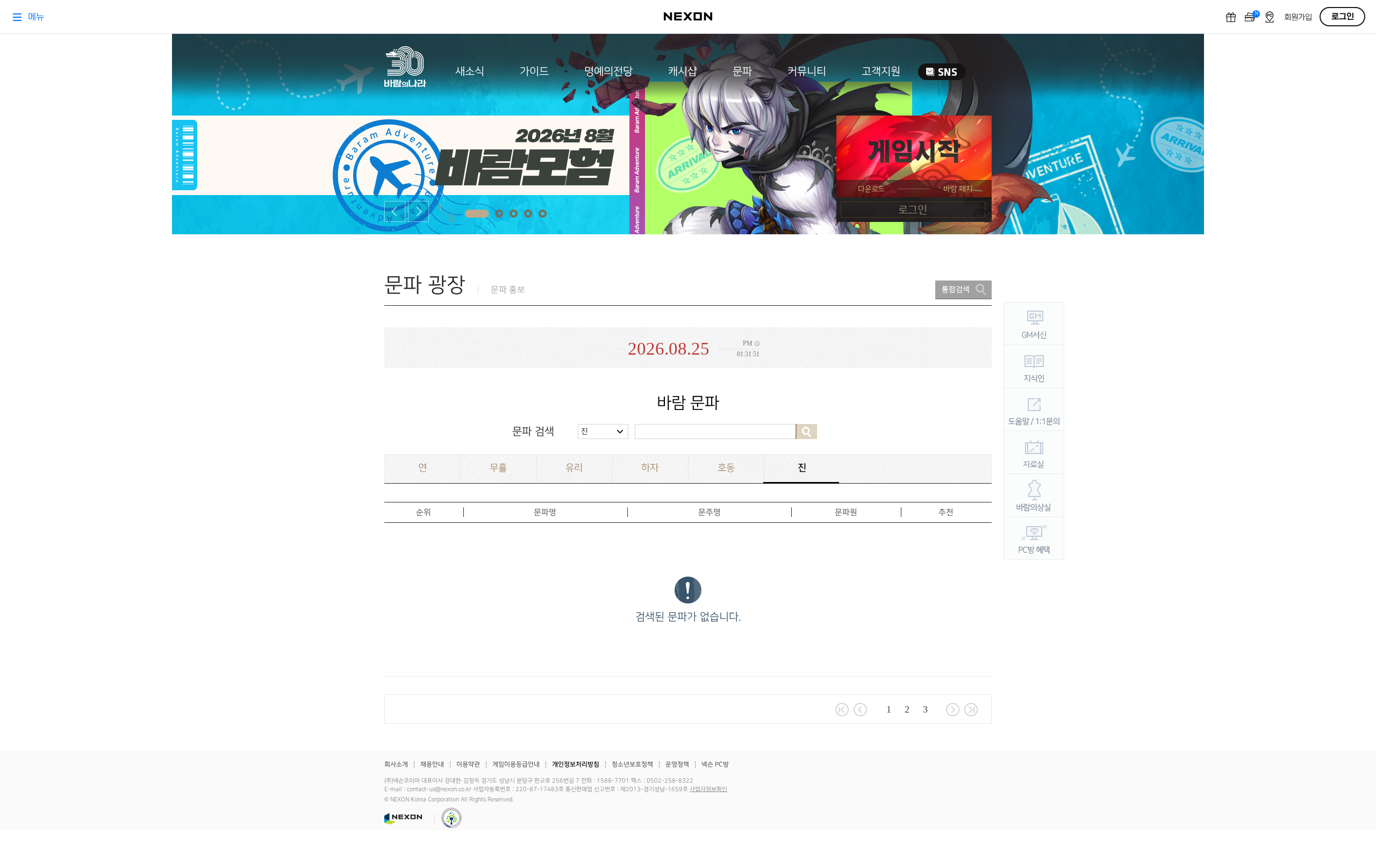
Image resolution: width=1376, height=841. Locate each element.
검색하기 (806, 431)
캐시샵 (682, 71)
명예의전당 (608, 71)
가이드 (534, 71)
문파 (742, 71)
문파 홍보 (508, 289)
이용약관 (468, 764)
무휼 (498, 468)
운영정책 (677, 764)
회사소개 (396, 764)
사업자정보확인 (708, 789)
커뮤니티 (806, 71)
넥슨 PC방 (715, 764)
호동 (726, 468)
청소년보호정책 (632, 764)
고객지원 (881, 71)
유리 (574, 468)
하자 (649, 468)
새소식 (469, 71)
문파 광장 (424, 285)
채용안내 (432, 764)
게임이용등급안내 (516, 764)
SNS (942, 71)
